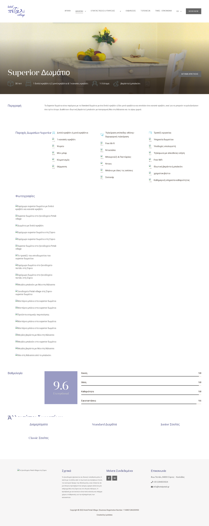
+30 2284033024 (160, 482)
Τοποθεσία (145, 11)
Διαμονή (79, 11)
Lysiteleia (108, 515)
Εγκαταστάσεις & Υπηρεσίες (103, 11)
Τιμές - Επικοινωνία (163, 11)
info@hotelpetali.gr (161, 487)
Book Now (193, 11)
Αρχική (68, 11)
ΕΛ (178, 11)
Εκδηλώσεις (131, 11)
